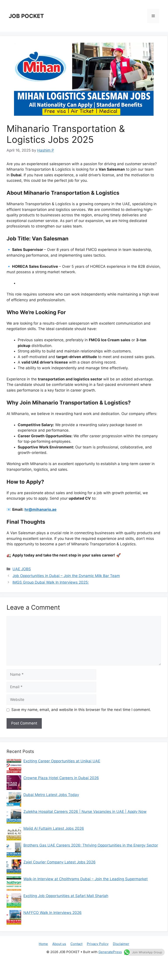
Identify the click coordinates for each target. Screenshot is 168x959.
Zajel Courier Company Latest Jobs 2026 (59, 862)
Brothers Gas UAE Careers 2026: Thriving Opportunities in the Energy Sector (90, 845)
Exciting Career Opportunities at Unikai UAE (61, 761)
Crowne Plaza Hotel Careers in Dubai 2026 (61, 778)
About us (59, 944)
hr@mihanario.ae (40, 509)
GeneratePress (110, 952)
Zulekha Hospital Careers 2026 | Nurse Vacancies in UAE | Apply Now (85, 811)
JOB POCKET (26, 16)
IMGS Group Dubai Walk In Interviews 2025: (50, 582)
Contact (76, 944)
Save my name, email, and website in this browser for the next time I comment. (81, 709)
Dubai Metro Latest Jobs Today (51, 795)
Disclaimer (121, 944)
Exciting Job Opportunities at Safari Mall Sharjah (65, 896)
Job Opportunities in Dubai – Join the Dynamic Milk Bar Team (66, 576)
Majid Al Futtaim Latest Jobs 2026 (53, 828)
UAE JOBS (21, 569)
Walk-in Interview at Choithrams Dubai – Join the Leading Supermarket (85, 879)
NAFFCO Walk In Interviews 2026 (52, 912)
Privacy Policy (97, 944)
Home (43, 944)
